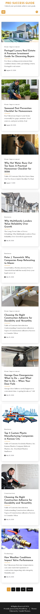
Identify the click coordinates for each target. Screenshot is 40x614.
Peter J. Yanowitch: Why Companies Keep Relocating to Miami (19, 260)
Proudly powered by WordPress (16, 609)
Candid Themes (24, 611)
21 (23, 589)
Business (7, 217)
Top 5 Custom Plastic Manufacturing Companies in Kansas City (18, 436)
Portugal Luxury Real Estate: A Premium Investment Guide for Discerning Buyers (20, 54)
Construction (9, 493)
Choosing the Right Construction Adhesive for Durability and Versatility (18, 318)
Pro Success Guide (20, 3)
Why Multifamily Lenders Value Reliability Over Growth (18, 224)
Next (29, 589)
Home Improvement (12, 47)
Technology (8, 553)
